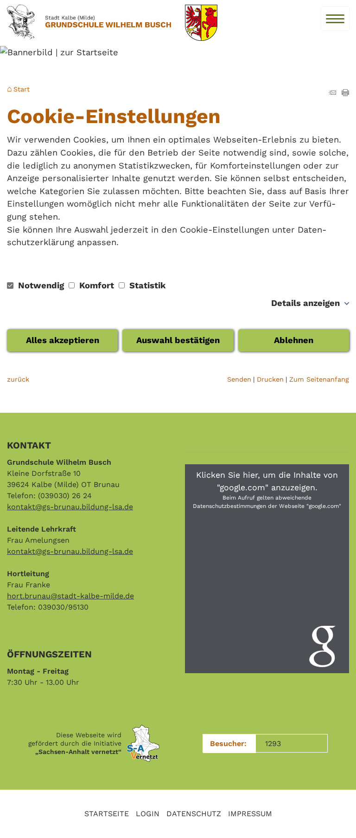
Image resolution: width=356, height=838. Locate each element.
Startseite (106, 813)
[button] (267, 568)
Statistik (146, 285)
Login (147, 813)
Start (21, 89)
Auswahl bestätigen (178, 340)
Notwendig (41, 285)
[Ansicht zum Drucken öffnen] (345, 93)
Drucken (270, 379)
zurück (18, 379)
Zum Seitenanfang (319, 379)
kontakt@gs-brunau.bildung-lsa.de (70, 506)
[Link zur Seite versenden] (332, 93)
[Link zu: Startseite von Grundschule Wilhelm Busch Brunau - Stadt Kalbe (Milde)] (89, 22)
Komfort (96, 285)
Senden (239, 379)
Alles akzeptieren (62, 340)
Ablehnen (293, 340)
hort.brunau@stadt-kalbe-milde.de (70, 595)
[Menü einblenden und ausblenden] (335, 18)
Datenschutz (193, 813)
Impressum (250, 813)
